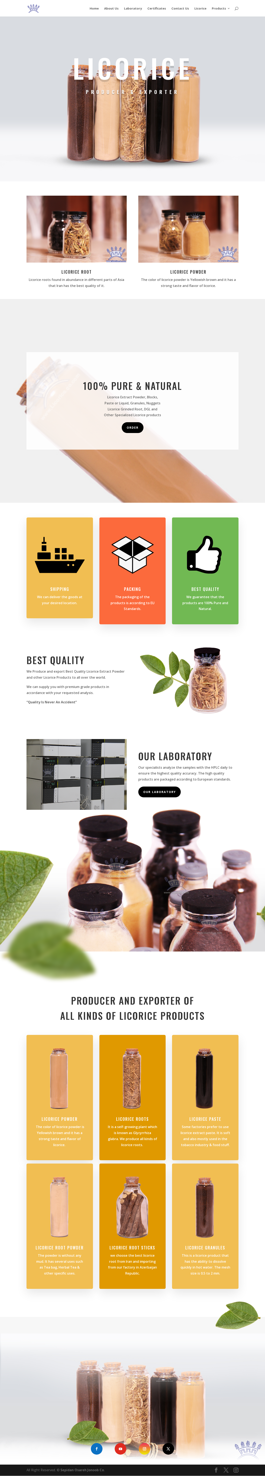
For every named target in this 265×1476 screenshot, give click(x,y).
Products (219, 8)
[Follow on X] (168, 1449)
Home (94, 8)
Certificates (156, 8)
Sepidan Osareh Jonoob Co (82, 1470)
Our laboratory (159, 792)
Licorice (200, 8)
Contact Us (180, 8)
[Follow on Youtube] (120, 1449)
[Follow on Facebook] (96, 1449)
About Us (111, 8)
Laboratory (133, 8)
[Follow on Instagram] (144, 1449)
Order (133, 427)
